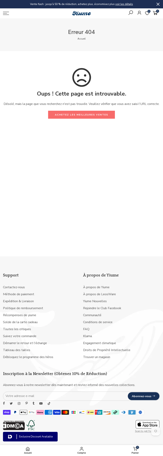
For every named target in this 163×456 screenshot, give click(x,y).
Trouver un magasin (96, 357)
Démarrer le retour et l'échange (25, 343)
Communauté (92, 315)
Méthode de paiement (18, 294)
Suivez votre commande (19, 336)
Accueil (82, 38)
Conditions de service (98, 322)
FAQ (86, 329)
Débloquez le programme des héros (28, 357)
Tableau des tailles (16, 350)
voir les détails (124, 4)
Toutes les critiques (17, 329)
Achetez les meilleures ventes (81, 114)
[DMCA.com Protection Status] (14, 429)
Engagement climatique (99, 343)
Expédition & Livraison (18, 301)
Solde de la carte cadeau (20, 322)
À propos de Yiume (96, 287)
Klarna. (87, 336)
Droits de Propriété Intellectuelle (106, 350)
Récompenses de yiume (19, 315)
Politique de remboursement (23, 308)
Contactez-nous (14, 287)
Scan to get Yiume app (147, 431)
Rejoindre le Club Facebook (102, 308)
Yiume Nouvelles (95, 301)
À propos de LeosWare (99, 294)
